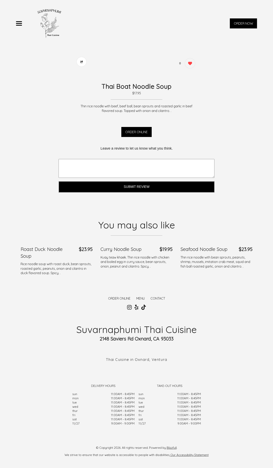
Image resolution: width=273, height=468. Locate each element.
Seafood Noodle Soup (203, 249)
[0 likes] (189, 63)
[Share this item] (82, 62)
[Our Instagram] (129, 307)
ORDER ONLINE (136, 132)
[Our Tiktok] (143, 307)
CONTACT (157, 298)
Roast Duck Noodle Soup (42, 252)
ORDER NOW (243, 23)
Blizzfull (172, 448)
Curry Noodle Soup (121, 249)
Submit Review (136, 186)
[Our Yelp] (136, 307)
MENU (140, 298)
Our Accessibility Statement (189, 455)
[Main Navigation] (19, 23)
